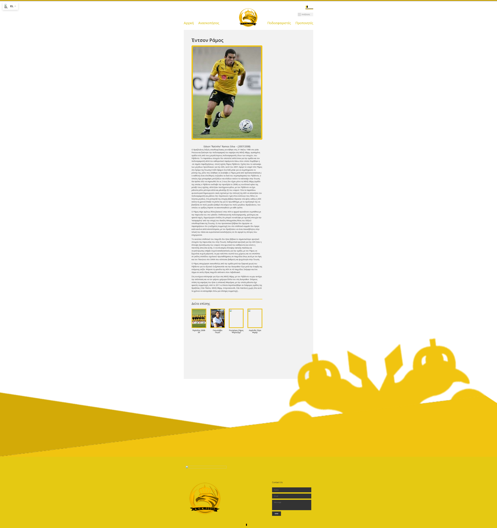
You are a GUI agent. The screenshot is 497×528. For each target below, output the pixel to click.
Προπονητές (304, 23)
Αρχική (189, 23)
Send (276, 514)
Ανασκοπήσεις (208, 23)
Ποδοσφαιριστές (279, 23)
